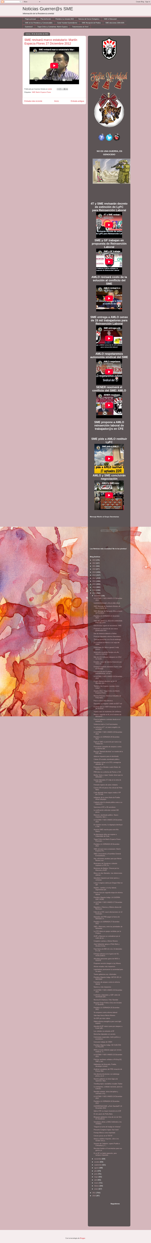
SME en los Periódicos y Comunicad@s (38, 23)
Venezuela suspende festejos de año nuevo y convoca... (106, 653)
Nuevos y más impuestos (102, 987)
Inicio (56, 101)
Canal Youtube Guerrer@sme (67, 23)
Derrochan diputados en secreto (104, 1034)
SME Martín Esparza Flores (41, 92)
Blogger (82, 1238)
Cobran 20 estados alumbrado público (106, 759)
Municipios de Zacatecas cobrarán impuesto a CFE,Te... (105, 864)
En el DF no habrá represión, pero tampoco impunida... (105, 1154)
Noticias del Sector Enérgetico (88, 19)
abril (96, 1180)
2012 (94, 593)
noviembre (98, 1159)
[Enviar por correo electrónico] (58, 89)
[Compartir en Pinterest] (67, 89)
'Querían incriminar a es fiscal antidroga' (107, 639)
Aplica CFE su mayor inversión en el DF (107, 1111)
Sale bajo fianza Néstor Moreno (104, 1015)
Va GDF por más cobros (102, 1018)
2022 (94, 563)
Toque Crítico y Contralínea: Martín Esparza (52, 27)
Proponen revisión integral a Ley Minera (107, 963)
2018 (94, 575)
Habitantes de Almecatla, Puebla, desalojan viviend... (105, 1065)
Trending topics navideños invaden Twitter (108, 1084)
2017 (94, 578)
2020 (94, 569)
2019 (94, 572)
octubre (97, 1162)
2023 (94, 560)
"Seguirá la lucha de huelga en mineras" (107, 1127)
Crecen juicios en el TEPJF (103, 1136)
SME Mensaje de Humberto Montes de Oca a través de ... (107, 607)
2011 (94, 1193)
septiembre (98, 1165)
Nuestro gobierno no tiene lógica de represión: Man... (106, 1080)
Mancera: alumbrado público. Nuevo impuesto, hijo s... (106, 816)
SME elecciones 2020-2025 (114, 23)
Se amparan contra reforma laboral (105, 1012)
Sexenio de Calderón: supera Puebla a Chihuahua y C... (107, 1144)
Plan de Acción (46, 19)
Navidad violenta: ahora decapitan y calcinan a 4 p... (106, 1092)
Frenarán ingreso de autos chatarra (105, 785)
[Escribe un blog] (60, 89)
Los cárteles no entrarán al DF (104, 1031)
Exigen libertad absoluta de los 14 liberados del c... (105, 682)
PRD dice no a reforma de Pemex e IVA (107, 772)
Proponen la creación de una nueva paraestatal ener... (106, 629)
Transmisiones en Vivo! (80, 27)
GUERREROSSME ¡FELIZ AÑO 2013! (107, 603)
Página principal (30, 19)
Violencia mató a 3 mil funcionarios (106, 724)
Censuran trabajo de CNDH (103, 1042)
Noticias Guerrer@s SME (48, 8)
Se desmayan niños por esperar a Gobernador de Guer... (105, 835)
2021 (94, 566)
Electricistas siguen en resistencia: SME (108, 625)
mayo (96, 1177)
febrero (96, 1186)
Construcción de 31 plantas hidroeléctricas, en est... (103, 672)
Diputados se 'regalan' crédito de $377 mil (108, 704)
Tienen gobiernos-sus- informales (105, 974)
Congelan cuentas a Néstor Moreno (106, 941)
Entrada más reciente (33, 101)
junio (96, 1174)
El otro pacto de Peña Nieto (103, 1114)
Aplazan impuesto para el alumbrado (106, 756)
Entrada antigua (77, 101)
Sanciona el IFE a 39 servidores (105, 807)
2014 (94, 587)
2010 (94, 1196)
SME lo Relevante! (110, 19)
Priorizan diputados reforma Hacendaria (107, 636)
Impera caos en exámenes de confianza (107, 711)
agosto (96, 1168)
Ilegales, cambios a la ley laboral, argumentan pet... (105, 888)
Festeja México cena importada (104, 1133)
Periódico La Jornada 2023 (65, 19)
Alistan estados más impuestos (104, 966)
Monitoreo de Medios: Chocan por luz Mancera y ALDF (106, 869)
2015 (94, 584)
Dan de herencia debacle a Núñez (105, 633)
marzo (96, 1183)
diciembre (97, 596)
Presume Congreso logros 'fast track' (106, 1130)
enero (96, 1189)
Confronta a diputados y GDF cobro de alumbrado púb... (107, 996)
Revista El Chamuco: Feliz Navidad (106, 1000)
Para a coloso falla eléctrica (103, 701)
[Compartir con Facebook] (64, 89)
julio (95, 1171)
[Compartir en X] (62, 89)
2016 (94, 581)
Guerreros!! (29, 27)
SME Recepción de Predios (91, 23)
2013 (94, 590)
